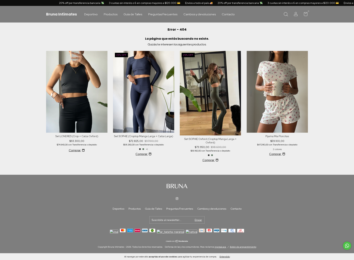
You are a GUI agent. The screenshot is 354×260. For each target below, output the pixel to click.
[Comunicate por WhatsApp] (347, 246)
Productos (110, 14)
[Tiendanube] (177, 241)
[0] (304, 14)
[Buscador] (286, 14)
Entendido (225, 256)
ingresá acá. (220, 246)
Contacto (228, 14)
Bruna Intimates (61, 14)
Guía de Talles (133, 14)
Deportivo (91, 14)
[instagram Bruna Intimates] (177, 198)
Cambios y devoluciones (199, 14)
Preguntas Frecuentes (162, 14)
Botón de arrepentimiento (243, 246)
